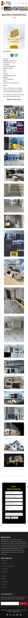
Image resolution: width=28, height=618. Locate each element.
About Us (4, 560)
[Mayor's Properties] (19, 117)
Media (3, 578)
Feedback (4, 587)
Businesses (5, 563)
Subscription (5, 571)
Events (4, 576)
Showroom (5, 581)
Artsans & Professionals (8, 566)
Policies (4, 584)
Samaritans (5, 568)
